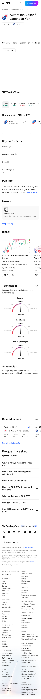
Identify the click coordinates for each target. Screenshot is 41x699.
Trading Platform (27, 679)
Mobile (4, 644)
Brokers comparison (28, 595)
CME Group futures (28, 604)
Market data (25, 581)
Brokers (24, 592)
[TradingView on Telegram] (29, 531)
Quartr (32, 562)
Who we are (25, 615)
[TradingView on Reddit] (3, 537)
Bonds (4, 586)
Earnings (5, 616)
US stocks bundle (27, 609)
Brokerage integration (29, 690)
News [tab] (15, 43)
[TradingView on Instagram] (19, 531)
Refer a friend (7, 658)
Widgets (24, 669)
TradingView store (27, 634)
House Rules (6, 663)
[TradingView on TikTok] (35, 531)
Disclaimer (25, 648)
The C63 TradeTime (28, 639)
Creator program (8, 660)
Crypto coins (6, 588)
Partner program (27, 692)
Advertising (25, 687)
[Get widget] (36, 286)
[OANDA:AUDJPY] (4, 251)
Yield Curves (6, 630)
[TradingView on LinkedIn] (24, 531)
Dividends (5, 619)
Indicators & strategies (10, 683)
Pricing (23, 579)
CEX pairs (5, 591)
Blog (23, 620)
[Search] (20, 3)
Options (5, 632)
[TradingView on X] (3, 531)
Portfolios (5, 628)
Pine (3, 595)
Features (24, 576)
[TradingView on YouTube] (14, 531)
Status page (25, 662)
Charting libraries (27, 672)
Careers (24, 625)
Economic (5, 614)
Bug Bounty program (28, 660)
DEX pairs (5, 593)
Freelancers (6, 688)
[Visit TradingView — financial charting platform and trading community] (11, 92)
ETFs (4, 584)
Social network (7, 653)
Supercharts (6, 574)
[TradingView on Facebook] (8, 531)
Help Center (25, 623)
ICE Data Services (27, 547)
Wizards (5, 686)
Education (5, 674)
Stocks (4, 581)
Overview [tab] (6, 43)
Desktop (5, 646)
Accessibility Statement (29, 655)
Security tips (25, 658)
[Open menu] (3, 3)
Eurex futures (26, 606)
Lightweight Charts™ (28, 674)
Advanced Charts (27, 676)
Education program (28, 694)
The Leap (24, 597)
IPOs (4, 621)
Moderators (6, 665)
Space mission (26, 618)
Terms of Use (26, 646)
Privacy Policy (26, 650)
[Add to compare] (25, 122)
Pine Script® (6, 637)
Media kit (24, 627)
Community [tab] (25, 43)
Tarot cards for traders (29, 637)
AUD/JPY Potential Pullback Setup (15, 256)
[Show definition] (10, 147)
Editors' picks (7, 677)
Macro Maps (6, 635)
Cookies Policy (26, 653)
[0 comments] (13, 275)
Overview (24, 590)
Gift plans (24, 583)
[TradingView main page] (8, 3)
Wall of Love (6, 655)
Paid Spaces (6, 690)
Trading (5, 672)
